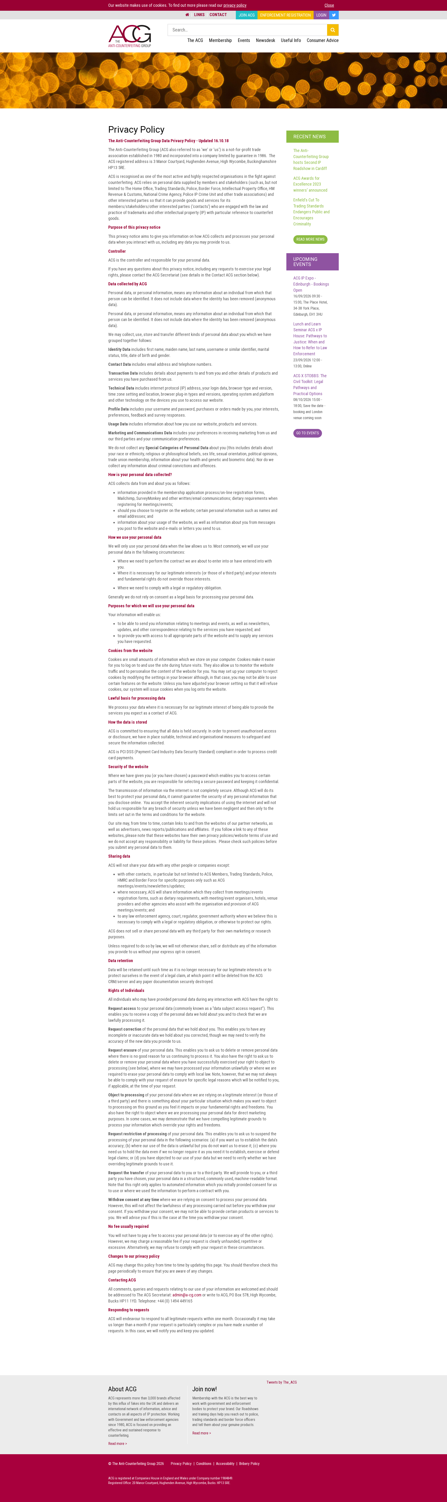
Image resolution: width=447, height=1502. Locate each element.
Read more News (310, 239)
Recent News (309, 136)
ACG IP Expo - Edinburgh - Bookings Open (311, 296)
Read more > (117, 1443)
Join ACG (247, 15)
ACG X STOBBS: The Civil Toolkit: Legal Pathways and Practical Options (310, 396)
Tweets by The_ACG (282, 1382)
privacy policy (235, 5)
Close (329, 5)
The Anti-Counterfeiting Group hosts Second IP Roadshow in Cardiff (311, 159)
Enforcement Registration (285, 15)
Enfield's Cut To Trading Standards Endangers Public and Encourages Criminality (311, 211)
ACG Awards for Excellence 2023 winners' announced (310, 184)
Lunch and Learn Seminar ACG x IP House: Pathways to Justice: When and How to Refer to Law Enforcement (310, 344)
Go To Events (307, 433)
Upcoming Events (305, 261)
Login (321, 15)
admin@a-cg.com (187, 1294)
